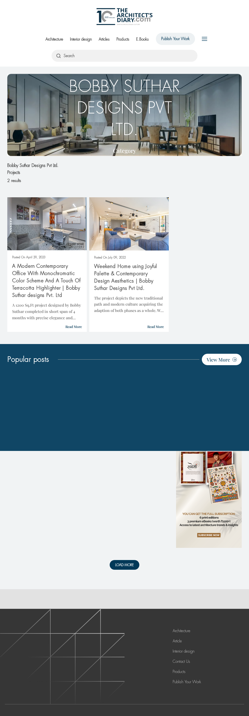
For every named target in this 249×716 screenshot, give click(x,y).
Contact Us (181, 661)
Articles (104, 39)
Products (122, 39)
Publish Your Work (175, 38)
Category (124, 150)
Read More (73, 326)
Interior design (81, 39)
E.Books (142, 39)
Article (177, 641)
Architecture (54, 39)
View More (218, 359)
